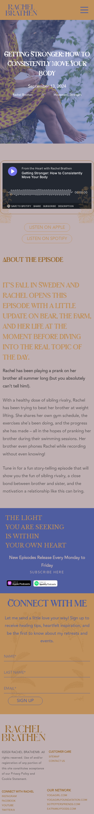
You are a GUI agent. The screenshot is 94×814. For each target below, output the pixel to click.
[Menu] (84, 10)
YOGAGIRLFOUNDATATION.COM (67, 800)
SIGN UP (25, 700)
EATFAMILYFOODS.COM (61, 809)
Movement (61, 95)
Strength (75, 95)
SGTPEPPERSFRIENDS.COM (63, 804)
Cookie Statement (14, 779)
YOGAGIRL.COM (57, 795)
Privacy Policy (20, 773)
